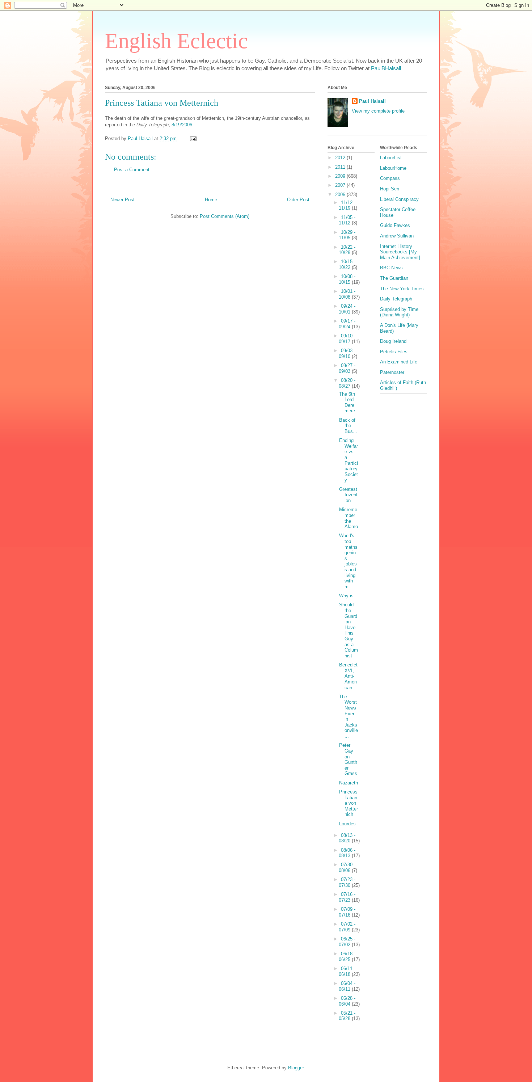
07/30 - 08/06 (347, 867)
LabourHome (393, 168)
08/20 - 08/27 (347, 383)
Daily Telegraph (396, 299)
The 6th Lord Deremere (347, 402)
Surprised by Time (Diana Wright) (399, 312)
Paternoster (392, 372)
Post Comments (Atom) (224, 216)
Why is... (348, 595)
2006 (341, 194)
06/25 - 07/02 (347, 941)
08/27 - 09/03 (347, 368)
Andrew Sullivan (397, 236)
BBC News (391, 267)
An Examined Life (398, 362)
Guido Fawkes (395, 225)
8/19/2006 (182, 124)
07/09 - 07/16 (347, 912)
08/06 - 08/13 (347, 853)
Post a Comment (131, 169)
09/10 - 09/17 (347, 338)
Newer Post (122, 199)
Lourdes (347, 823)
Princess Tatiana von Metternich (348, 803)
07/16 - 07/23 (347, 897)
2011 (341, 167)
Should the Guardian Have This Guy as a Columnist (348, 630)
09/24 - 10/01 (347, 309)
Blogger (296, 1067)
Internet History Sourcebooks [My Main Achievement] (400, 252)
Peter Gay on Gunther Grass (348, 759)
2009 (341, 176)
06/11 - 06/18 (347, 971)
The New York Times (402, 288)
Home (211, 199)
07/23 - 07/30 (347, 882)
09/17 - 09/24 (347, 323)
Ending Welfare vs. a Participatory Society (348, 460)
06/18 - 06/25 (347, 956)
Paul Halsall (372, 101)
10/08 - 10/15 (347, 279)
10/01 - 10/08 (347, 294)
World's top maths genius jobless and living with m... (348, 561)
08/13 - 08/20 (347, 838)
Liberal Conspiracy (399, 199)
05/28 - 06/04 (347, 1001)
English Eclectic (176, 41)
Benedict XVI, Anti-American (348, 676)
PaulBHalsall (386, 68)
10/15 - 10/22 (347, 264)
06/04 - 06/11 (347, 986)
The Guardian (394, 278)
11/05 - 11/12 (347, 220)
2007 (341, 185)
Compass (390, 178)
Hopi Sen (389, 188)
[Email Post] (192, 138)
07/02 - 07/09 (347, 926)
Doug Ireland (393, 341)
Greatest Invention (348, 495)
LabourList (391, 157)
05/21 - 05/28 (347, 1016)
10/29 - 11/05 (347, 235)
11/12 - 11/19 (347, 205)
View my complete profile (378, 111)
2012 (341, 157)
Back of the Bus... (348, 425)
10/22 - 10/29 (347, 250)
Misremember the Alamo (348, 518)
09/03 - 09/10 (347, 353)
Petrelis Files (394, 351)
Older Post (298, 199)
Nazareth (348, 783)
